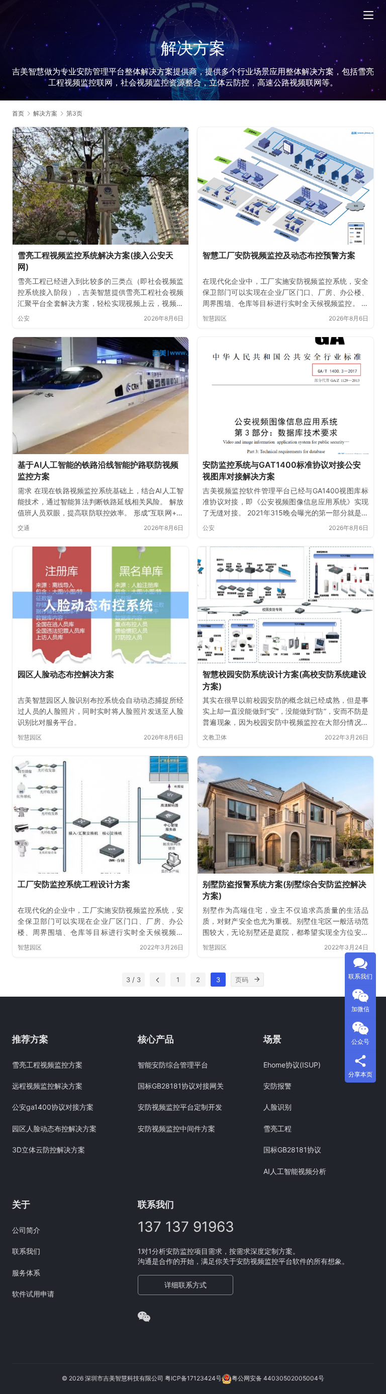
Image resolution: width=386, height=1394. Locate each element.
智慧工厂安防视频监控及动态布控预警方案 (279, 255)
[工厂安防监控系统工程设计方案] (100, 814)
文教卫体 (215, 737)
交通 (24, 527)
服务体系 (26, 1272)
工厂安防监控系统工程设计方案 (74, 884)
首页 (18, 113)
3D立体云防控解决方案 (48, 1149)
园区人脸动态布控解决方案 (66, 674)
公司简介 (26, 1230)
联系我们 (26, 1251)
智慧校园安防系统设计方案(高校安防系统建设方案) (284, 680)
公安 (24, 318)
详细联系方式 (185, 1284)
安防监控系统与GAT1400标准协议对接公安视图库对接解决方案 (282, 471)
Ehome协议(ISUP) (292, 1064)
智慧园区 (215, 318)
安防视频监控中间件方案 (176, 1128)
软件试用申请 (33, 1294)
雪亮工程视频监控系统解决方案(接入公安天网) (95, 261)
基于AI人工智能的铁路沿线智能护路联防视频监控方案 (98, 471)
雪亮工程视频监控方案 (47, 1064)
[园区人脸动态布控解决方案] (100, 605)
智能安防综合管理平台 (173, 1064)
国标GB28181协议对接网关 (181, 1086)
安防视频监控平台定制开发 (180, 1107)
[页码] (257, 980)
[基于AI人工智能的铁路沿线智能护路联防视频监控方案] (100, 395)
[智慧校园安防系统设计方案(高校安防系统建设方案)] (285, 605)
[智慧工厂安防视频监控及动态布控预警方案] (285, 185)
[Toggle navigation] (368, 15)
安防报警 (277, 1086)
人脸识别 (277, 1107)
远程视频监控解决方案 (47, 1086)
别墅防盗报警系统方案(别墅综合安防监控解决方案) (284, 890)
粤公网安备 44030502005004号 (278, 1378)
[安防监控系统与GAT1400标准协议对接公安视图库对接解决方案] (285, 395)
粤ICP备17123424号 (193, 1378)
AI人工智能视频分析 (294, 1171)
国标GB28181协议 (292, 1149)
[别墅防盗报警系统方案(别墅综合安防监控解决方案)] (285, 814)
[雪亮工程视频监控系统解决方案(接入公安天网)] (100, 185)
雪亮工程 (277, 1128)
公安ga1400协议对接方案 (52, 1107)
